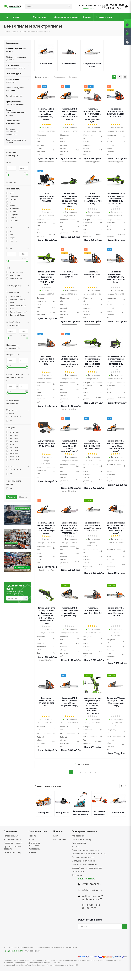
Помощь (58, 831)
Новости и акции (38, 831)
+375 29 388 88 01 (90, 5)
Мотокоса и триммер (81, 839)
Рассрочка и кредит (13, 843)
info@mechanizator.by (92, 890)
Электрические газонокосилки (81, 812)
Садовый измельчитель (83, 857)
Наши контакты (87, 878)
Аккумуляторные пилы (92, 64)
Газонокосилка (79, 843)
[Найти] (69, 6)
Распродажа (34, 848)
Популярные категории (84, 831)
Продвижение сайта (13, 950)
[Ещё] (123, 17)
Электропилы (69, 63)
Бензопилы (46, 63)
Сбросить (23, 497)
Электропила (78, 835)
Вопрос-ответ (59, 839)
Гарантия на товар (12, 852)
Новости (32, 835)
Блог (55, 835)
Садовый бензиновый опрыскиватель (90, 853)
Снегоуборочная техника (83, 860)
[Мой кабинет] (126, 6)
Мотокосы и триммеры (100, 812)
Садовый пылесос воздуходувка (87, 868)
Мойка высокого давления (84, 864)
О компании (10, 831)
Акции (32, 839)
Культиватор (78, 871)
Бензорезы (43, 812)
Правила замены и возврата (12, 847)
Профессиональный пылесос (85, 850)
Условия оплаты (11, 835)
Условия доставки (12, 839)
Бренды (32, 852)
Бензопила (77, 875)
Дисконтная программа (34, 844)
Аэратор (75, 846)
